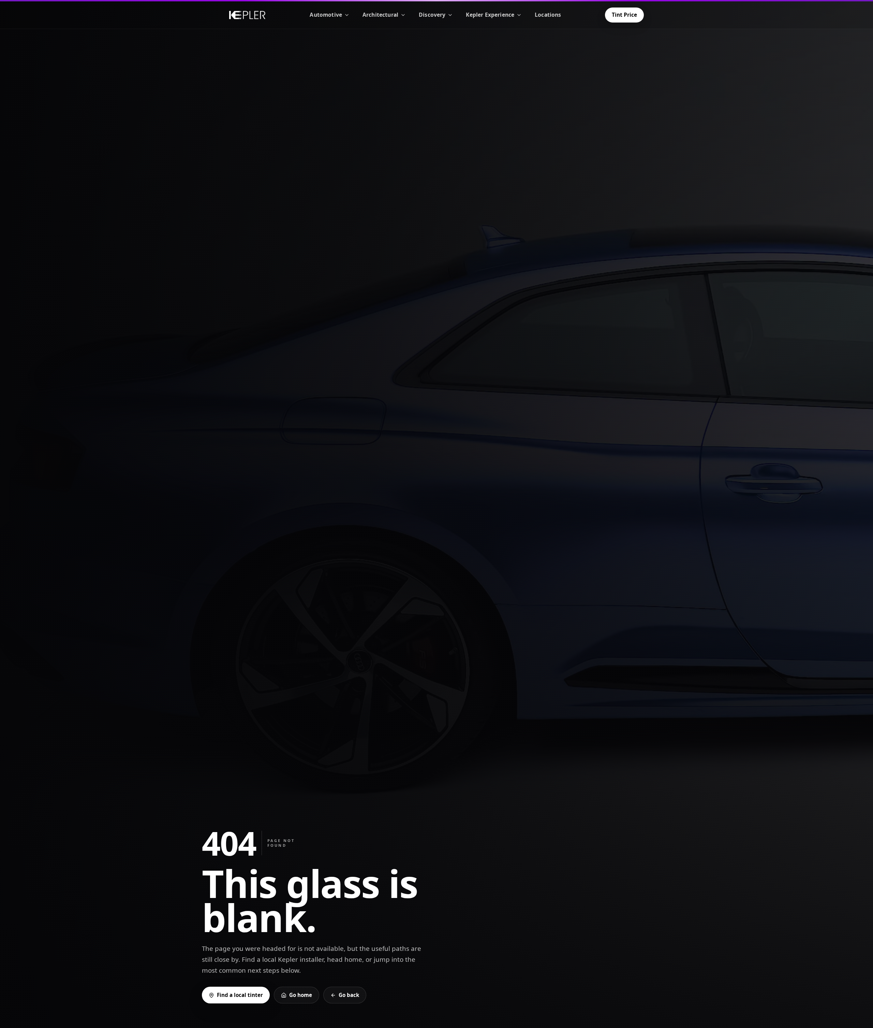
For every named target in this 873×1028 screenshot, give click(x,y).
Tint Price (624, 14)
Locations (548, 14)
